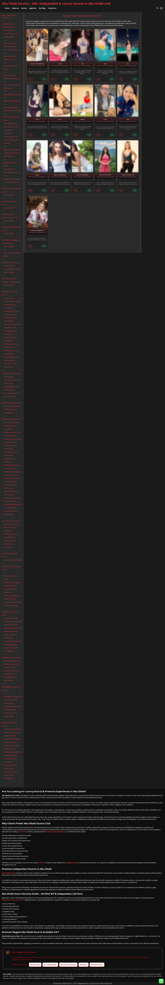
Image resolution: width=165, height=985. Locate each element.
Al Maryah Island (12, 422)
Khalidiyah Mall (11, 645)
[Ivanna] (37, 156)
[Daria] (60, 101)
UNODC (84, 965)
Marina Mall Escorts (12, 664)
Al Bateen (9, 321)
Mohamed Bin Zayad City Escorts (11, 688)
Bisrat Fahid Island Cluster (10, 577)
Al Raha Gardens (12, 442)
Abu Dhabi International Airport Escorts (10, 241)
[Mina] (105, 45)
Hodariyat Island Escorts (13, 628)
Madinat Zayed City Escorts (10, 164)
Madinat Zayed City (13, 661)
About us (15, 8)
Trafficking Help (50, 965)
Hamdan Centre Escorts (12, 150)
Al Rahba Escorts (11, 445)
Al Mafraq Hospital (13, 406)
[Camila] (60, 45)
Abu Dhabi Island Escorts (12, 95)
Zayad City (10, 775)
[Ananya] (82, 101)
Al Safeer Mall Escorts (12, 478)
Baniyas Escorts (10, 541)
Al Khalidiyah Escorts (12, 387)
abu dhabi (9, 30)
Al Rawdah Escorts (11, 452)
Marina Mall (10, 667)
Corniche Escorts (12, 140)
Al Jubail (9, 383)
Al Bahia (9, 308)
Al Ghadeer (10, 354)
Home (7, 8)
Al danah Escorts (10, 337)
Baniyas (9, 547)
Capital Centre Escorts (12, 582)
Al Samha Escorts (11, 485)
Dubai (8, 143)
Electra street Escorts (12, 596)
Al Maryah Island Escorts (10, 419)
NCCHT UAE (35, 965)
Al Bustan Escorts (12, 127)
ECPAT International (68, 965)
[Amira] (37, 101)
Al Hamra (9, 367)
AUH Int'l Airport (12, 524)
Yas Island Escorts (12, 182)
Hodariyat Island (12, 631)
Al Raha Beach (11, 436)
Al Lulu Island (11, 396)
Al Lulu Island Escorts (12, 393)
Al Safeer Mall (11, 482)
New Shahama (11, 742)
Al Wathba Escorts (11, 511)
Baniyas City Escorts (12, 534)
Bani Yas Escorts (12, 137)
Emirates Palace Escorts (13, 602)
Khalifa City (10, 156)
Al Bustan (9, 334)
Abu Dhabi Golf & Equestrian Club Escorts (12, 77)
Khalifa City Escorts (11, 648)
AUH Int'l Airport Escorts (10, 521)
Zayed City (10, 778)
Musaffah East (11, 710)
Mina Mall (9, 680)
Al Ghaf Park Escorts (12, 357)
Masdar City (10, 169)
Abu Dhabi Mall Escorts (12, 101)
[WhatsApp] (44, 79)
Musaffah (9, 703)
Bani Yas (9, 531)
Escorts (24, 8)
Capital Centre (11, 586)
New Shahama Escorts (13, 739)
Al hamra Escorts (11, 364)
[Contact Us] (161, 8)
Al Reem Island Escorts (13, 472)
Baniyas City (10, 537)
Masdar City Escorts (12, 671)
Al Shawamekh (11, 501)
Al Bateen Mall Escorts (13, 324)
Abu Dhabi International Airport (12, 254)
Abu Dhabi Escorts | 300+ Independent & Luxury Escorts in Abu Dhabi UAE (56, 3)
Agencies (32, 8)
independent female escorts (13, 900)
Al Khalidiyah (10, 390)
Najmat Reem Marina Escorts (9, 724)
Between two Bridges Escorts (9, 555)
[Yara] (82, 45)
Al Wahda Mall (11, 508)
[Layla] (128, 101)
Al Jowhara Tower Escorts (11, 373)
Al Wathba (10, 514)
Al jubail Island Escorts (13, 380)
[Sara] (128, 45)
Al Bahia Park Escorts (12, 311)
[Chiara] (105, 101)
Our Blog (42, 8)
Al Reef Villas (10, 468)
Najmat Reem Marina (13, 729)
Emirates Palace (11, 605)
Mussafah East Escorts (13, 706)
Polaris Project (97, 965)
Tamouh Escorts (10, 759)
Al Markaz (9, 413)
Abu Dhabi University (13, 301)
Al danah (9, 341)
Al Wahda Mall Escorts (12, 504)
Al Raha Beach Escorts (12, 432)
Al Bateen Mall (11, 328)
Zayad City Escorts (11, 772)
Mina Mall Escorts (11, 677)
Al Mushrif (10, 130)
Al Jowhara (10, 377)
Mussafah (9, 716)
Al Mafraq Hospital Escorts (11, 403)
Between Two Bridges (14, 560)
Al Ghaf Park (10, 360)
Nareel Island (11, 736)
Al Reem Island (11, 475)
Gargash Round (11, 618)
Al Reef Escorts (10, 459)
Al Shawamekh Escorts (13, 498)
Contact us (52, 8)
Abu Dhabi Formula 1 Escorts (11, 67)
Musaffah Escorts (11, 700)
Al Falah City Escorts (12, 344)
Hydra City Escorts (12, 153)
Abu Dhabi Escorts (11, 34)
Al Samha (9, 488)
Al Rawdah (10, 455)
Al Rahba (9, 449)
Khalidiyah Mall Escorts (13, 641)
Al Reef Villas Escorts (12, 465)
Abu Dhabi (10, 37)
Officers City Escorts (12, 745)
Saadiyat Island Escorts (12, 179)
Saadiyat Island (11, 755)
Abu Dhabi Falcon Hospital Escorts (10, 57)
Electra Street (11, 599)
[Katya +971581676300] (60, 156)
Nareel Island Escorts (12, 732)
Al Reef (8, 133)
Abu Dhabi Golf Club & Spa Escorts (11, 86)
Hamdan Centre (11, 625)
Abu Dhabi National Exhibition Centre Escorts (13, 109)
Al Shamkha (10, 495)
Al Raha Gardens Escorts (13, 439)
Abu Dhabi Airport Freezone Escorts (8, 25)
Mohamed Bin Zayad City (12, 697)
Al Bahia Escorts (12, 123)
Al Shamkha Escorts (12, 491)
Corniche (9, 592)
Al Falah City (10, 347)
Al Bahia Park (11, 314)
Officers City (10, 749)
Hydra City (10, 638)
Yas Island (9, 768)
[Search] (157, 8)
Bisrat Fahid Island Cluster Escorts (11, 568)
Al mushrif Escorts (11, 426)
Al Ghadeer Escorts (11, 351)
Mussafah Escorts (12, 172)
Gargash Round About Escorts (10, 613)
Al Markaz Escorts (11, 409)
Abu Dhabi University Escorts (11, 118)
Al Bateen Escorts (11, 318)
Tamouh (9, 762)
